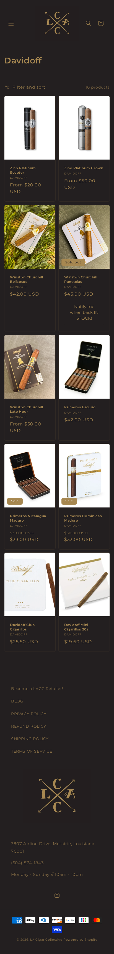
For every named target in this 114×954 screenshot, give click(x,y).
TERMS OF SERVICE (31, 751)
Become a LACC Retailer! (37, 688)
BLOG (17, 701)
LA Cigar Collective (46, 940)
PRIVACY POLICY (28, 713)
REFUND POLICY (28, 726)
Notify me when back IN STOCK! (84, 312)
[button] (11, 23)
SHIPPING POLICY (30, 738)
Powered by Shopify (80, 940)
